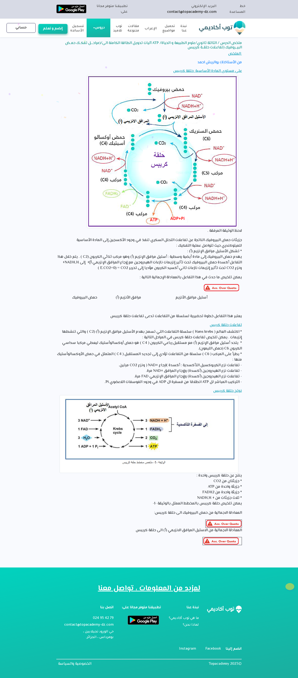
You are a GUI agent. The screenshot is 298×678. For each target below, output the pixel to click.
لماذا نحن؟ (191, 625)
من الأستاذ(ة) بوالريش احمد (219, 62)
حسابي (21, 28)
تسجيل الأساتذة (77, 29)
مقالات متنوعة (133, 29)
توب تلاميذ (117, 29)
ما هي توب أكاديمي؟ (184, 618)
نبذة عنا (183, 29)
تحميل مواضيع (169, 29)
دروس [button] (100, 28)
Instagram (187, 649)
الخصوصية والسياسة (74, 664)
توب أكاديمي (216, 27)
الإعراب (151, 29)
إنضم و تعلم (53, 29)
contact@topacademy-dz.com (192, 12)
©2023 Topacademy (225, 664)
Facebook (213, 649)
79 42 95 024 (103, 618)
